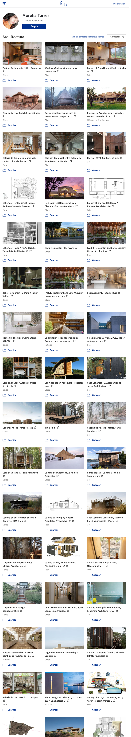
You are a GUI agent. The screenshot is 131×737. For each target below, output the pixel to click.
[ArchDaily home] (64, 3)
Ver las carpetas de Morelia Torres (88, 37)
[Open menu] (4, 4)
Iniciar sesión (119, 4)
